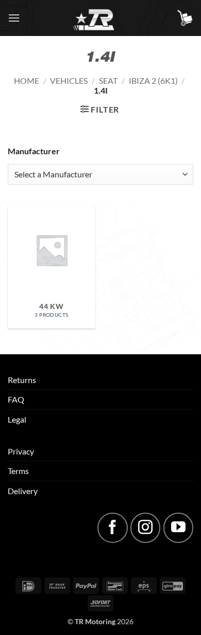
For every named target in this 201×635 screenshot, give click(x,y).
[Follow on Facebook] (112, 527)
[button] (14, 17)
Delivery (23, 491)
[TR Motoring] (100, 18)
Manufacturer (34, 151)
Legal (17, 419)
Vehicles (69, 80)
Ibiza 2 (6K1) (153, 80)
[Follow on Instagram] (145, 527)
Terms (18, 471)
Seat (108, 80)
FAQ (16, 399)
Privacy (21, 451)
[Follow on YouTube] (178, 527)
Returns (22, 380)
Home (26, 80)
